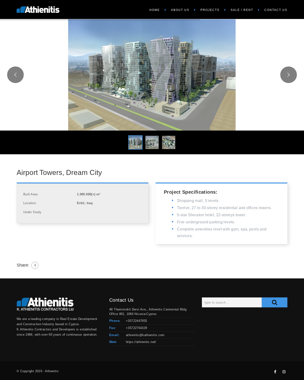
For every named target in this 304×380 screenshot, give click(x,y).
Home (154, 10)
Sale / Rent (242, 10)
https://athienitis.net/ (141, 342)
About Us (180, 10)
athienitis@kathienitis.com (145, 335)
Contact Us (275, 10)
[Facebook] (34, 265)
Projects (209, 10)
